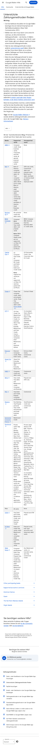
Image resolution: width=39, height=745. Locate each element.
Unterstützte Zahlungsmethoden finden (18, 682)
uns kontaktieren (18, 626)
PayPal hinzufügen (11, 686)
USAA (6, 512)
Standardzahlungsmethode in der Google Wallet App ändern (20, 704)
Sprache (7, 739)
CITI (6, 311)
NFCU (6, 378)
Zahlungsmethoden (9, 672)
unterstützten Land (17, 48)
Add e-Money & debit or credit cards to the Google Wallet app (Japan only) (19, 710)
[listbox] (7, 128)
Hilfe (2, 7)
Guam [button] (5, 596)
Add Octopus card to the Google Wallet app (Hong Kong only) (19, 726)
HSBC (6, 371)
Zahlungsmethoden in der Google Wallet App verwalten (19, 697)
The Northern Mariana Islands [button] (13, 601)
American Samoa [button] (9, 592)
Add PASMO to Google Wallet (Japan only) (19, 715)
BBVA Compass (7, 220)
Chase (7, 291)
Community (9, 7)
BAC (6, 166)
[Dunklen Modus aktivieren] (17, 741)
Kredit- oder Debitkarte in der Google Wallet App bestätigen (21, 691)
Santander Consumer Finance (8, 419)
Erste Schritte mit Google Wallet (24, 7)
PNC (6, 392)
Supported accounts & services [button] (14, 588)
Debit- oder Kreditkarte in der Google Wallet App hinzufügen (21, 677)
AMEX (6, 145)
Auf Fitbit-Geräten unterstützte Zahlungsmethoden (15, 720)
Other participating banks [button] (12, 583)
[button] (3, 2)
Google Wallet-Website (20, 115)
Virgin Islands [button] (8, 605)
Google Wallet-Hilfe (13, 3)
